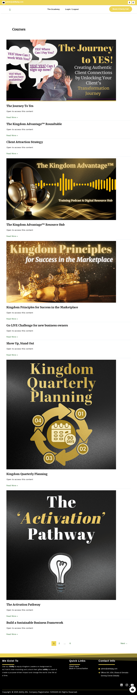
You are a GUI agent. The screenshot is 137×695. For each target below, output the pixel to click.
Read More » (12, 117)
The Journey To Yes (19, 106)
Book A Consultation (78, 668)
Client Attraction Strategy (24, 142)
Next (124, 643)
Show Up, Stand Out (20, 343)
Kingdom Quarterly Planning (27, 474)
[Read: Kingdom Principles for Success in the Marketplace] (61, 271)
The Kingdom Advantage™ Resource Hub (35, 224)
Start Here (74, 666)
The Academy (53, 9)
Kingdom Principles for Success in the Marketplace (42, 307)
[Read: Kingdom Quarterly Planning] (61, 414)
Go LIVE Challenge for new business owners (37, 325)
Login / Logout (72, 9)
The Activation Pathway (23, 604)
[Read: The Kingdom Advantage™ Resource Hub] (61, 189)
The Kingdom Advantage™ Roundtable (34, 124)
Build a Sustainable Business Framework (34, 622)
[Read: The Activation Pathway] (61, 545)
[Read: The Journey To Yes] (61, 70)
